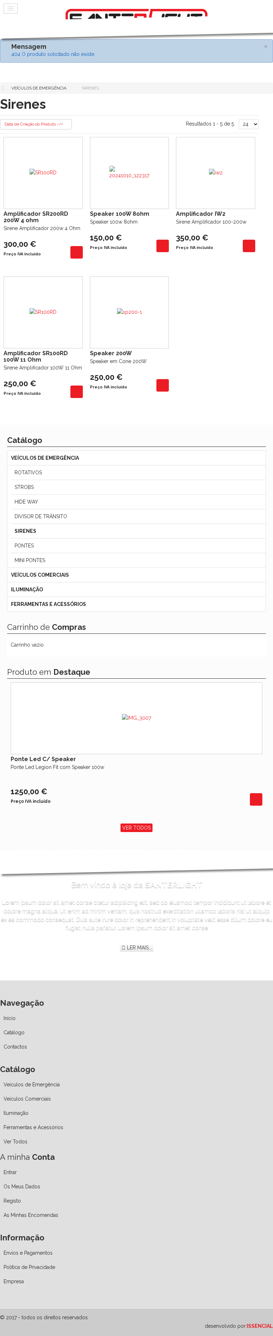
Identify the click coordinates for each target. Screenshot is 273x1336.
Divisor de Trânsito (41, 516)
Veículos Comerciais (40, 575)
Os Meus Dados (22, 1186)
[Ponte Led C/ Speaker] (256, 799)
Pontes (24, 546)
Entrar (10, 1172)
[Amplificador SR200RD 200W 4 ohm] (76, 252)
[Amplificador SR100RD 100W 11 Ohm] (76, 391)
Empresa (14, 1281)
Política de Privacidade (29, 1267)
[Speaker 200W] (162, 385)
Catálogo (14, 1032)
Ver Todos (136, 828)
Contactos (15, 1047)
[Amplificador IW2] (249, 245)
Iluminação (27, 589)
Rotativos (28, 472)
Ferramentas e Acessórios (48, 604)
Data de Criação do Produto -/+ (34, 124)
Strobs (24, 487)
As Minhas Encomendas (31, 1215)
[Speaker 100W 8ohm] (162, 245)
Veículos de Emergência (45, 458)
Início (10, 1018)
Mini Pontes (30, 560)
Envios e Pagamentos (28, 1253)
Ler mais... (138, 947)
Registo (12, 1201)
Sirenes (25, 531)
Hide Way (26, 502)
